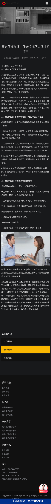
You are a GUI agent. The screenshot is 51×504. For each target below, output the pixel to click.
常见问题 (8, 358)
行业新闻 (16, 58)
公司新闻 (8, 341)
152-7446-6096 (12, 472)
